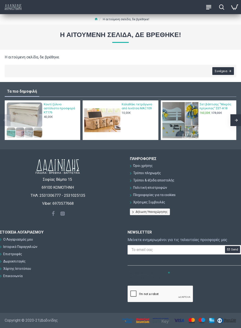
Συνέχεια (221, 71)
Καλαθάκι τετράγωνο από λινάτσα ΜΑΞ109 (137, 106)
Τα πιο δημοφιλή (22, 91)
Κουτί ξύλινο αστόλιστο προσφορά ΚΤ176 (59, 108)
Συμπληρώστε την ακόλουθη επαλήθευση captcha (144, 277)
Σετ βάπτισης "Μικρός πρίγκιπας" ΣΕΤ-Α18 (215, 106)
